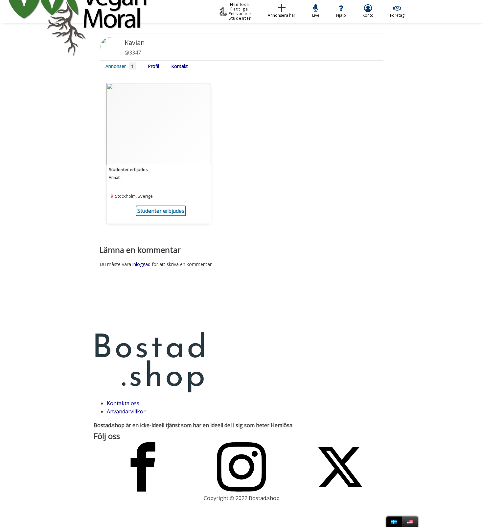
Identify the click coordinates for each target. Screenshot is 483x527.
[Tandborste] (158, 153)
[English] (410, 521)
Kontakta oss (123, 403)
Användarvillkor (126, 411)
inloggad (141, 264)
